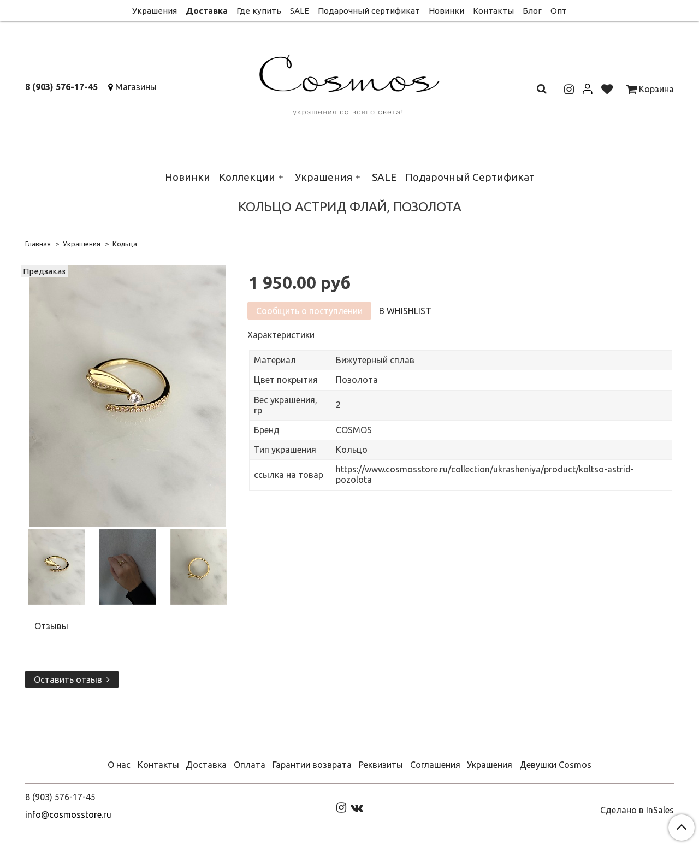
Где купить (258, 10)
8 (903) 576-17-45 (61, 87)
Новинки (446, 10)
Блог (532, 10)
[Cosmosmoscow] (349, 82)
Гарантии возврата (312, 765)
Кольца (124, 243)
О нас (119, 765)
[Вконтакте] (357, 806)
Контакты (493, 10)
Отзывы (51, 626)
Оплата (249, 765)
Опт (558, 10)
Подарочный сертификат (369, 10)
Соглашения (435, 765)
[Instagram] (341, 806)
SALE (299, 10)
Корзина (655, 89)
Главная (38, 243)
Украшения (154, 10)
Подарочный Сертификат (470, 177)
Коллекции (247, 177)
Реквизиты (381, 765)
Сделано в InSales (637, 810)
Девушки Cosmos (555, 765)
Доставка (207, 10)
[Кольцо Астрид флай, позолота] (127, 395)
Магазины (136, 87)
